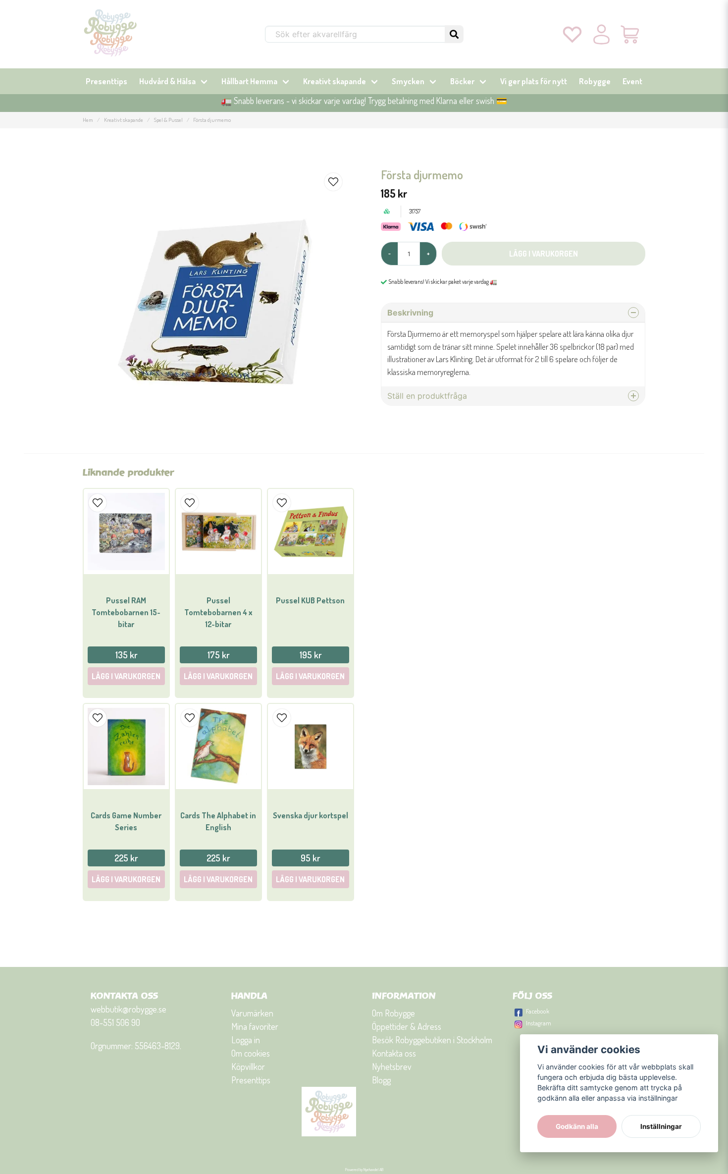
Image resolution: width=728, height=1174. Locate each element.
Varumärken (252, 1013)
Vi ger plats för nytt (533, 81)
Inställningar (661, 1126)
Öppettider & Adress (406, 1026)
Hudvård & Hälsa (167, 81)
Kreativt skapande (334, 81)
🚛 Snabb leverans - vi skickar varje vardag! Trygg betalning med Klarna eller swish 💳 (364, 100)
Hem (88, 119)
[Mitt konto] (601, 34)
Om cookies (250, 1053)
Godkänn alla (577, 1126)
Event (632, 81)
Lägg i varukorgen (126, 676)
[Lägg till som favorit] (572, 34)
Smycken (408, 81)
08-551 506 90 (115, 1022)
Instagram (538, 1023)
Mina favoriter (254, 1026)
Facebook (537, 1011)
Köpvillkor (248, 1066)
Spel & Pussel (168, 119)
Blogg (381, 1079)
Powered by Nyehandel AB (364, 1169)
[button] (454, 34)
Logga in (245, 1039)
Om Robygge (393, 1013)
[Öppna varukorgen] (630, 34)
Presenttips (106, 81)
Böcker (462, 81)
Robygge (595, 81)
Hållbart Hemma (249, 81)
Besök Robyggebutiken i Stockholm (432, 1039)
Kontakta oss (394, 1053)
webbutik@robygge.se (128, 1009)
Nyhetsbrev (392, 1066)
